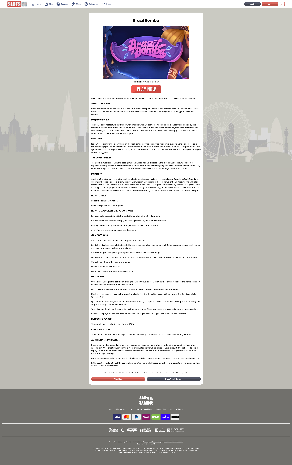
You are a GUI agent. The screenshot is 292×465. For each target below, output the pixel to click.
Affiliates (179, 409)
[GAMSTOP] (132, 430)
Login (252, 4)
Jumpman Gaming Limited (118, 448)
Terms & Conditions (144, 409)
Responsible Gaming (117, 409)
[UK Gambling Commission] (146, 430)
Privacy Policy (160, 409)
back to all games (173, 379)
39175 (97, 450)
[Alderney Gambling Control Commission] (175, 430)
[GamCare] (113, 430)
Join (270, 4)
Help (130, 409)
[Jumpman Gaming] (146, 404)
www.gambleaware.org (152, 442)
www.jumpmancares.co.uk (173, 442)
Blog (170, 409)
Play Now (118, 379)
